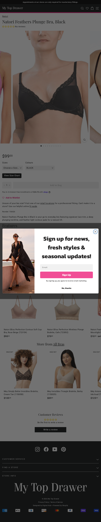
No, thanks (66, 288)
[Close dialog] (95, 232)
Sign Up (66, 275)
